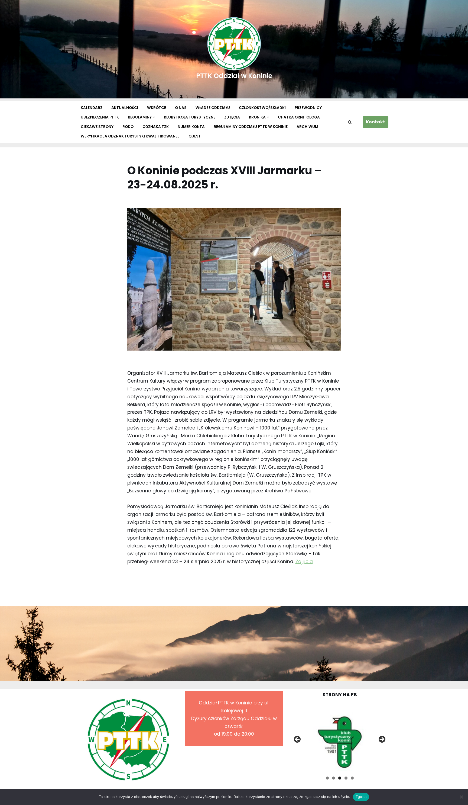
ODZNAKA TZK (155, 126)
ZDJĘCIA (232, 117)
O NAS (181, 107)
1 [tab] (327, 778)
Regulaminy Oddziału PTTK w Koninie (251, 126)
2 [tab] (333, 778)
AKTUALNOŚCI (124, 107)
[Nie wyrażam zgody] (461, 797)
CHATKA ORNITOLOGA (299, 117)
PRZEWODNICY (308, 107)
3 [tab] (339, 778)
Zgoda (361, 796)
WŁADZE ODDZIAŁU (213, 107)
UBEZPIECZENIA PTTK (100, 117)
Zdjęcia (304, 561)
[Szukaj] (350, 122)
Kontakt (375, 122)
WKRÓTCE (156, 107)
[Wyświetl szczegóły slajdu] (339, 741)
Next (382, 740)
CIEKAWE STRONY (97, 126)
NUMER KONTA (191, 126)
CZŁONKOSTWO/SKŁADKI (262, 107)
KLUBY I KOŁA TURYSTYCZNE (189, 117)
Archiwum (307, 126)
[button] (154, 117)
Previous (298, 740)
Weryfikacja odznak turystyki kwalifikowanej (130, 136)
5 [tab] (352, 778)
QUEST (194, 136)
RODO (128, 126)
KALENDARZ (91, 107)
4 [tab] (345, 778)
